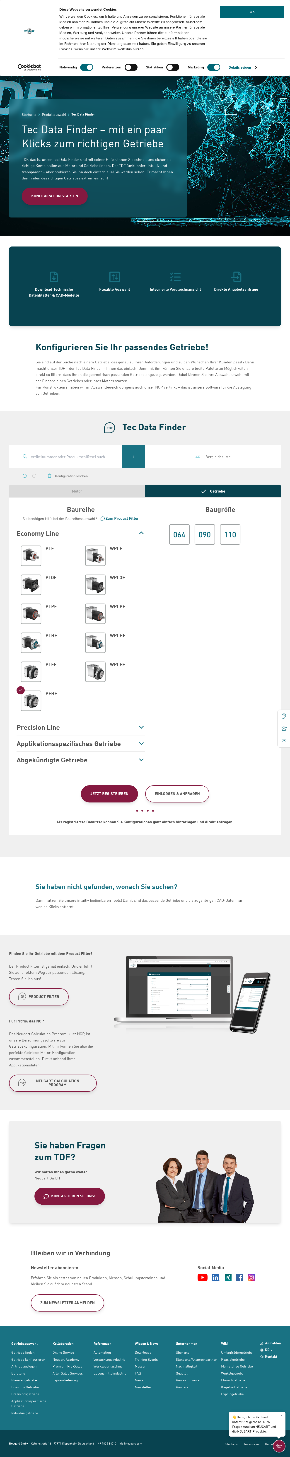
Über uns (182, 1352)
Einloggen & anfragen (177, 793)
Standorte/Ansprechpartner (196, 1359)
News (139, 1379)
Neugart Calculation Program (57, 1082)
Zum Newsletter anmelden (67, 1302)
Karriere (182, 1387)
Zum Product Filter (122, 518)
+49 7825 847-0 (106, 1443)
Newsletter (143, 1387)
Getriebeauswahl (24, 1343)
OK (252, 12)
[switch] (131, 67)
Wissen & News (147, 1343)
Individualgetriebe (24, 1412)
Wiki (224, 1343)
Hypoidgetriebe (232, 1393)
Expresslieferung (65, 1379)
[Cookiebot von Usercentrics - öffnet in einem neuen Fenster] (29, 67)
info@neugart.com (130, 1443)
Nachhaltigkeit (186, 1366)
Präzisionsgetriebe (25, 1393)
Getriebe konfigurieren (28, 1359)
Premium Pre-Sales (67, 1366)
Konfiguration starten (54, 195)
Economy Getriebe (25, 1387)
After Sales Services (68, 1373)
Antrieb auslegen (23, 1366)
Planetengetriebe (24, 1379)
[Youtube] (203, 1277)
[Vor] (34, 476)
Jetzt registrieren (109, 793)
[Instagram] (251, 1277)
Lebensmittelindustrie (110, 1373)
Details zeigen (240, 67)
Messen (140, 1366)
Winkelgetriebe (232, 1373)
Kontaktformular (188, 1379)
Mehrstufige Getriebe (237, 1366)
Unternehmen (186, 1343)
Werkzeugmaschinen (109, 1366)
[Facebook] (239, 1277)
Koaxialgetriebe (233, 1359)
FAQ (138, 1373)
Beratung (18, 1373)
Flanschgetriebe (233, 1379)
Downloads (143, 1352)
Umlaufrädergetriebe (237, 1352)
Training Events (146, 1359)
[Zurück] (25, 476)
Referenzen (102, 1343)
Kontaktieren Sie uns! (73, 1195)
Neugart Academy (66, 1359)
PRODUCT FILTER (44, 996)
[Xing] (228, 1277)
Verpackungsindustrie (110, 1359)
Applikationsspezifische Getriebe (28, 1403)
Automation (102, 1352)
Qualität (182, 1373)
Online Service (63, 1352)
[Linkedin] (216, 1277)
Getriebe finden (22, 1352)
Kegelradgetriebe (234, 1387)
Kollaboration (63, 1343)
